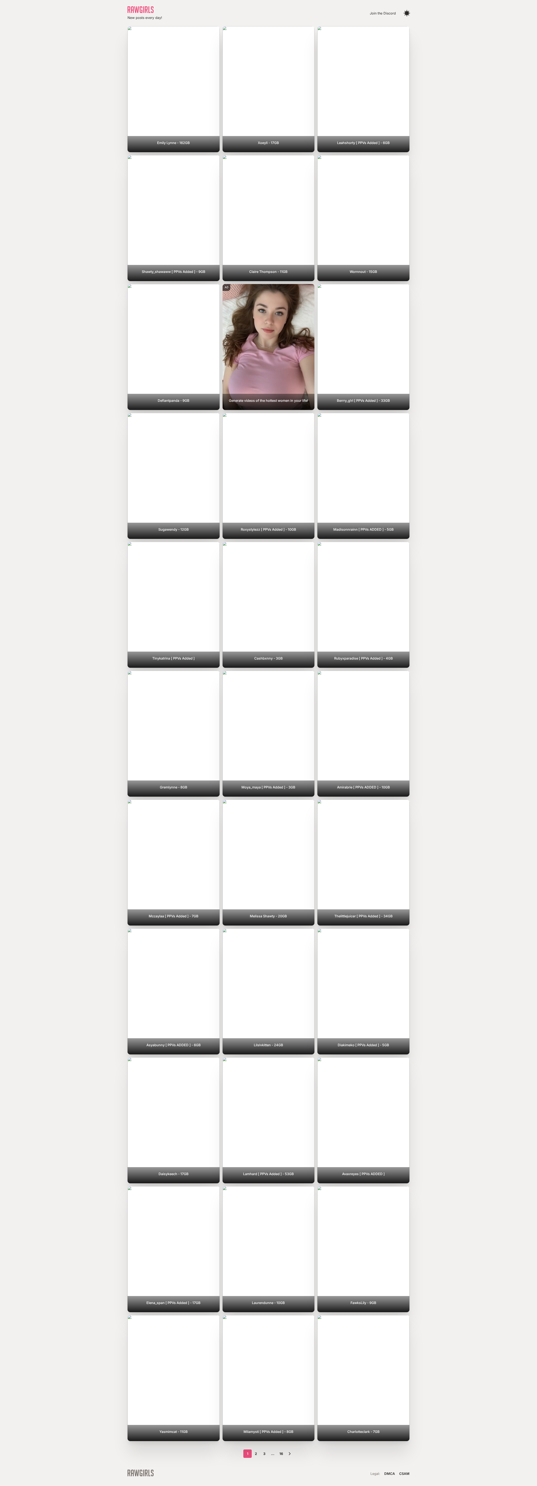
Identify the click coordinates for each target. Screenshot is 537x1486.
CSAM (404, 1474)
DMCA (389, 1474)
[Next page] (289, 1453)
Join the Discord (383, 13)
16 (281, 1454)
